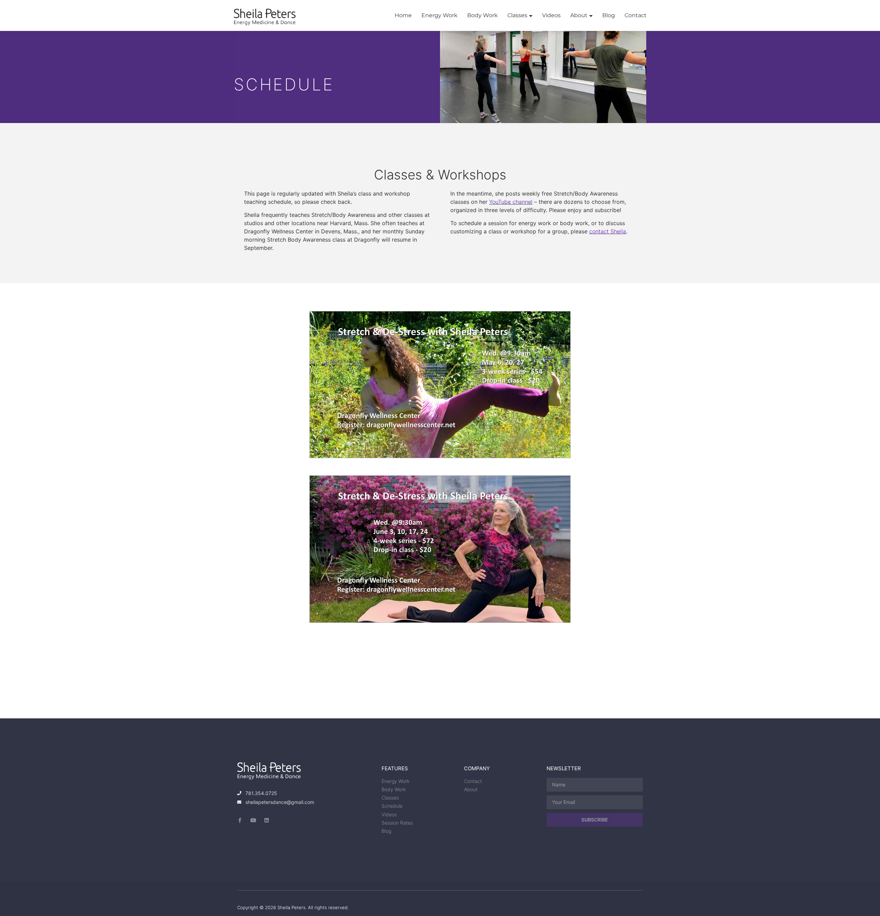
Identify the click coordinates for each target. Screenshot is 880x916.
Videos (551, 15)
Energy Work (439, 15)
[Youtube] (253, 820)
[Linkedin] (266, 820)
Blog (608, 15)
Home (403, 15)
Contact (636, 15)
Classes (517, 15)
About (578, 15)
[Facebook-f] (239, 820)
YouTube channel (510, 201)
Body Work (482, 15)
